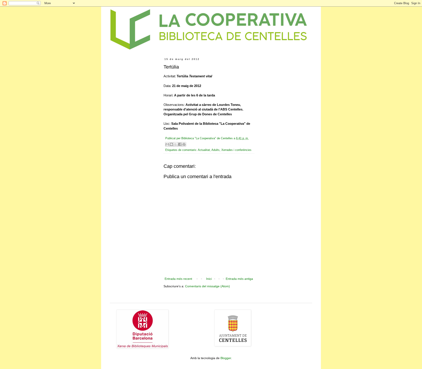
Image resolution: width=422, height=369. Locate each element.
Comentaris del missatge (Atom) (207, 286)
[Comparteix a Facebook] (180, 144)
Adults (215, 150)
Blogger (225, 358)
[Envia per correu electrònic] (167, 144)
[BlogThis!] (171, 144)
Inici (209, 278)
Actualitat (204, 150)
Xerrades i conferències (236, 150)
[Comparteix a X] (175, 144)
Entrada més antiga (239, 278)
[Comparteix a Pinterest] (184, 144)
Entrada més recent (178, 278)
